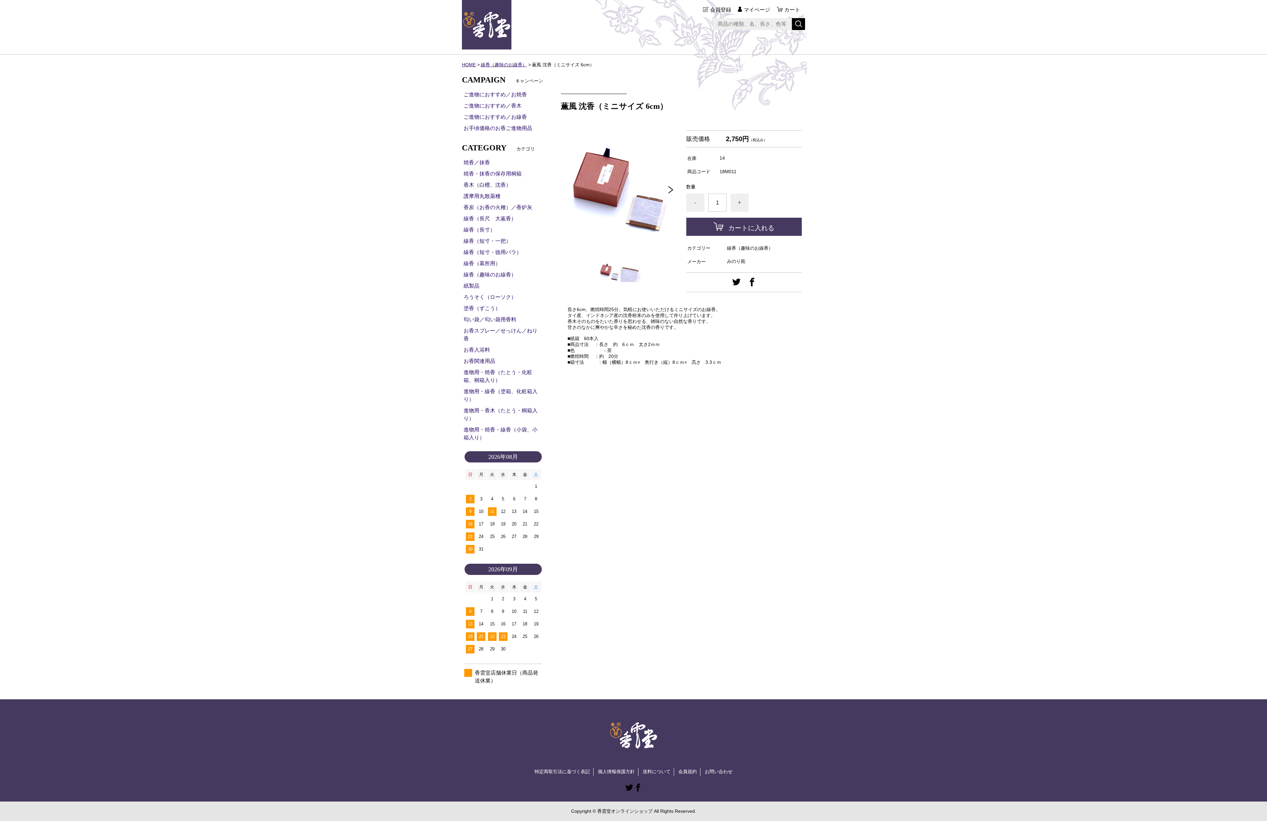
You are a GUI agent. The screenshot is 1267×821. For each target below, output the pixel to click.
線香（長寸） (479, 230)
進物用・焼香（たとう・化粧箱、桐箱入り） (498, 376)
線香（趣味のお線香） (504, 64)
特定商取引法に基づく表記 (562, 771)
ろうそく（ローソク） (490, 297)
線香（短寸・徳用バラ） (493, 252)
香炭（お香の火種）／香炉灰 (498, 207)
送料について (656, 771)
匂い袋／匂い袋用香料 (490, 319)
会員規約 (687, 771)
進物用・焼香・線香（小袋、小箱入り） (500, 433)
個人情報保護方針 (616, 771)
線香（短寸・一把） (487, 241)
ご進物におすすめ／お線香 (495, 117)
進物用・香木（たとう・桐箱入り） (500, 414)
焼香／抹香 (477, 162)
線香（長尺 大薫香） (490, 218)
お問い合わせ (718, 771)
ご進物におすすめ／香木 (493, 106)
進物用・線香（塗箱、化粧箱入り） (500, 395)
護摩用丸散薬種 (482, 196)
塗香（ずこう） (482, 308)
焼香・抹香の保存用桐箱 (493, 173)
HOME (469, 64)
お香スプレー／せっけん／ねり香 (500, 334)
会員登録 (720, 10)
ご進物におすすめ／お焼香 (495, 94)
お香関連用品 (479, 361)
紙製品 (471, 286)
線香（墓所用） (482, 263)
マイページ (757, 10)
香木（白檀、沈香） (487, 185)
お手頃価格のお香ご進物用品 (498, 128)
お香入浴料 (477, 350)
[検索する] (798, 24)
